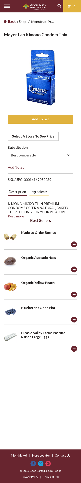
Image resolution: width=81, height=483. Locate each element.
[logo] (35, 6)
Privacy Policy (30, 476)
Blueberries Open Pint (38, 308)
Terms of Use (51, 476)
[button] (40, 119)
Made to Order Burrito (38, 232)
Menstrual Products (46, 22)
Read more (16, 216)
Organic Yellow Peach (38, 283)
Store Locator (41, 455)
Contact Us (62, 455)
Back (11, 21)
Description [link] (17, 192)
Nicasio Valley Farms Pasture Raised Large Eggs (43, 335)
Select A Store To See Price (33, 136)
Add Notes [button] (16, 167)
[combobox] (40, 155)
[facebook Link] (33, 463)
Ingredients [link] (39, 192)
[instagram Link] (48, 463)
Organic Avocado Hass (38, 258)
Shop (22, 22)
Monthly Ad (19, 455)
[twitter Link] (40, 463)
